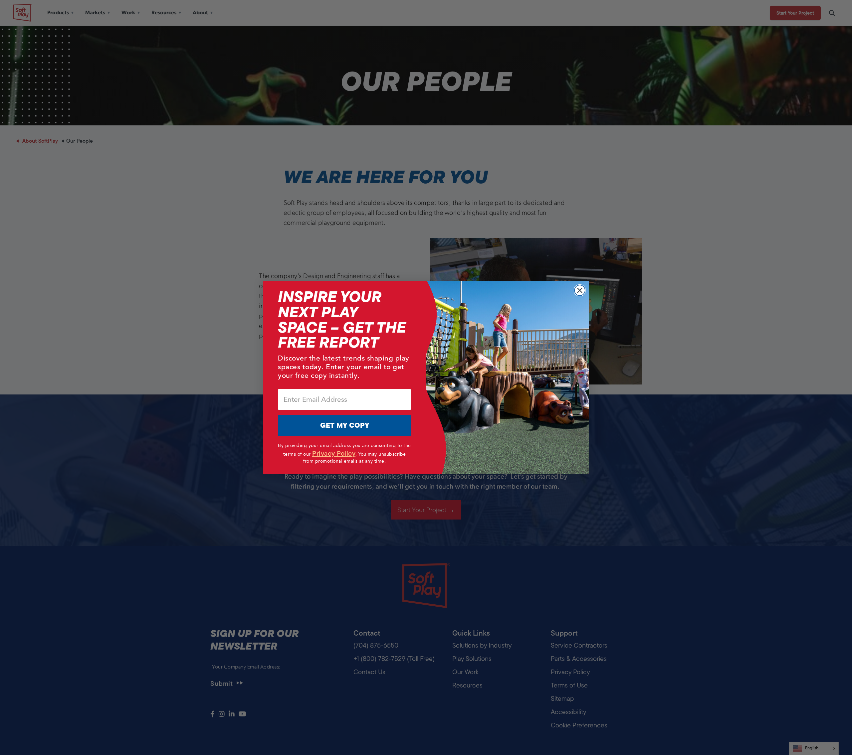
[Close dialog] (579, 290)
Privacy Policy (333, 453)
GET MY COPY (344, 425)
